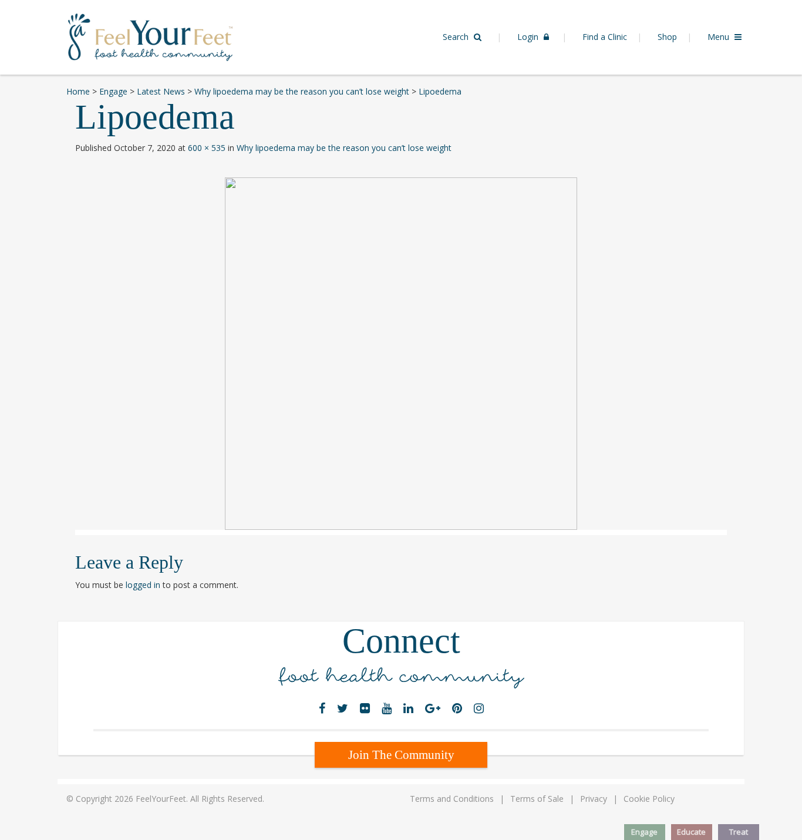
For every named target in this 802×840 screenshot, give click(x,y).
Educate (691, 831)
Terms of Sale (537, 798)
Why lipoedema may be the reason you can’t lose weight (344, 147)
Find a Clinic (604, 36)
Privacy (593, 798)
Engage (644, 831)
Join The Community (401, 755)
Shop (667, 36)
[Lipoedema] (401, 353)
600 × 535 (206, 147)
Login (529, 36)
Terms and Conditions (452, 798)
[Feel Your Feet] (150, 36)
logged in (143, 584)
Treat (738, 831)
